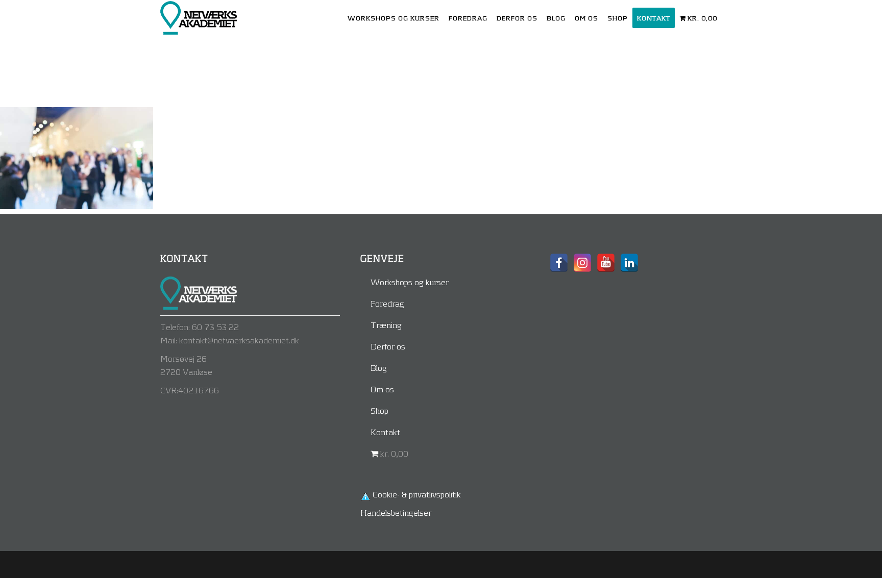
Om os (382, 389)
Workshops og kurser (410, 282)
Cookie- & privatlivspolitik (417, 494)
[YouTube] (606, 263)
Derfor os (388, 346)
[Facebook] (559, 263)
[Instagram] (582, 263)
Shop (379, 410)
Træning (386, 325)
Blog (379, 367)
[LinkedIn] (629, 263)
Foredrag (387, 303)
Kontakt (385, 432)
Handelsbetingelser (395, 512)
